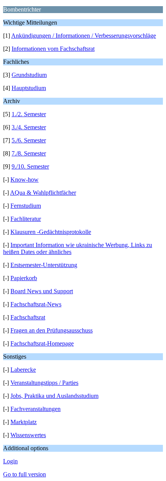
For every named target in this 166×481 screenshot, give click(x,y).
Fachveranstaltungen (35, 409)
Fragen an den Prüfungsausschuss (51, 330)
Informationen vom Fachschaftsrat (53, 48)
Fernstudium (25, 205)
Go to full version (24, 474)
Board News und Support (41, 291)
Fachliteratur (25, 218)
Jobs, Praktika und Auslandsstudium (54, 395)
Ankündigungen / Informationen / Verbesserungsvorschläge (83, 35)
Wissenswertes (28, 435)
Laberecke (23, 369)
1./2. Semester (29, 114)
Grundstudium (29, 75)
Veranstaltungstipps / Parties (44, 382)
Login (10, 461)
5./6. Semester (29, 140)
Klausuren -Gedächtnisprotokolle (50, 232)
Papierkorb (23, 278)
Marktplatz (23, 422)
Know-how (24, 179)
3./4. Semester (29, 127)
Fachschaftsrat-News (35, 304)
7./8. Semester (29, 153)
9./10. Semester (30, 166)
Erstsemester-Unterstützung (43, 265)
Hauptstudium (29, 88)
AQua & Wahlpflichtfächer (43, 192)
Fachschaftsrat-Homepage (42, 343)
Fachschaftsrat (27, 317)
